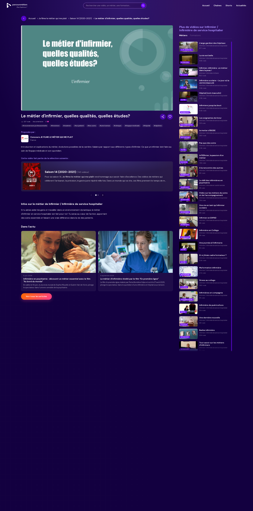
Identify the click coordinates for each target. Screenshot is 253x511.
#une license (105, 126)
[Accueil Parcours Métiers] (17, 5)
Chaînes (217, 5)
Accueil (205, 5)
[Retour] (23, 18)
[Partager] (163, 117)
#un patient (79, 126)
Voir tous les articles (36, 296)
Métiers (183, 35)
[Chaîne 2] (98, 195)
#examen (67, 126)
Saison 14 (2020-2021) (81, 18)
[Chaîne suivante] (103, 195)
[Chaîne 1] (96, 195)
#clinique (117, 126)
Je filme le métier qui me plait (53, 18)
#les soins (91, 126)
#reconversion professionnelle (34, 126)
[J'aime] (170, 117)
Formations (195, 35)
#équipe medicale (132, 126)
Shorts (229, 5)
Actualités (241, 5)
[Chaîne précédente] (91, 195)
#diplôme (158, 126)
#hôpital (146, 126)
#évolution (55, 126)
